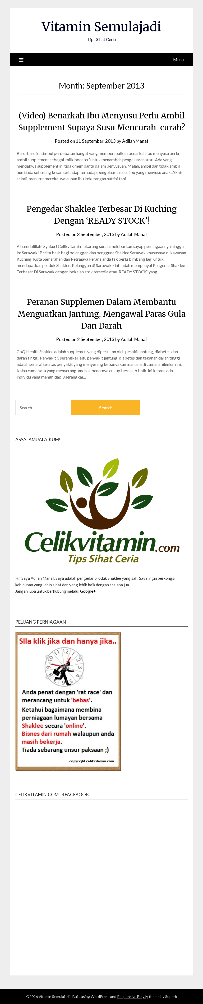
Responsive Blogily (132, 996)
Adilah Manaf (135, 141)
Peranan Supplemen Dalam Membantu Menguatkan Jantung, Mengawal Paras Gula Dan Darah (101, 314)
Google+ (88, 591)
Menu (178, 59)
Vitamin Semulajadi (101, 27)
